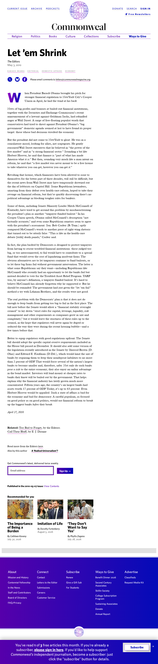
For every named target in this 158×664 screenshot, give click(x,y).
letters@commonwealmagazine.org (73, 79)
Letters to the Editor (47, 582)
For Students (72, 587)
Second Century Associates (103, 584)
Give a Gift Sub (74, 582)
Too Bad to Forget (30, 427)
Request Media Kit (134, 582)
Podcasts (53, 8)
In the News (14, 587)
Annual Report (102, 614)
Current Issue (17, 8)
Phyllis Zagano (77, 536)
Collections (91, 36)
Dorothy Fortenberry (50, 528)
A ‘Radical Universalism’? (44, 450)
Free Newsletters (140, 14)
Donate (117, 8)
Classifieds (130, 577)
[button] (9, 81)
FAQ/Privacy (14, 602)
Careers (41, 592)
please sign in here (48, 649)
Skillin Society (102, 590)
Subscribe (113, 36)
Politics (35, 36)
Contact (41, 577)
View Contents (51, 486)
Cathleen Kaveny (18, 536)
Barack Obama (16, 71)
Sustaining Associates (106, 603)
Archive (36, 8)
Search (132, 8)
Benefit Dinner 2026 (105, 577)
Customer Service (46, 597)
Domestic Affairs (52, 71)
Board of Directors (17, 597)
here (40, 446)
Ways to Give (137, 36)
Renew (69, 577)
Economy (70, 71)
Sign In (145, 8)
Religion (17, 36)
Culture (70, 36)
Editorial (33, 71)
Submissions (43, 587)
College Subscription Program (105, 597)
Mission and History (18, 577)
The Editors (13, 61)
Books (53, 36)
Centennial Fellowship (19, 582)
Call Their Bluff (17, 431)
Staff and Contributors (19, 592)
